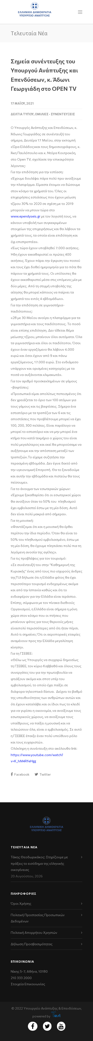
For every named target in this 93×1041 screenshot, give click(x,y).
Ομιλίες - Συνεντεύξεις (55, 114)
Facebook (21, 774)
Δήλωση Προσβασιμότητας (31, 944)
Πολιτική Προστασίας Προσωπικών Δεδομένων (38, 918)
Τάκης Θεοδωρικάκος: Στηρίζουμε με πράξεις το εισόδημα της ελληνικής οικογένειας (39, 863)
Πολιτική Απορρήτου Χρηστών (34, 932)
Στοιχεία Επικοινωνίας (28, 984)
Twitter (45, 774)
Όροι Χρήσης (21, 903)
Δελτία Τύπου (22, 114)
